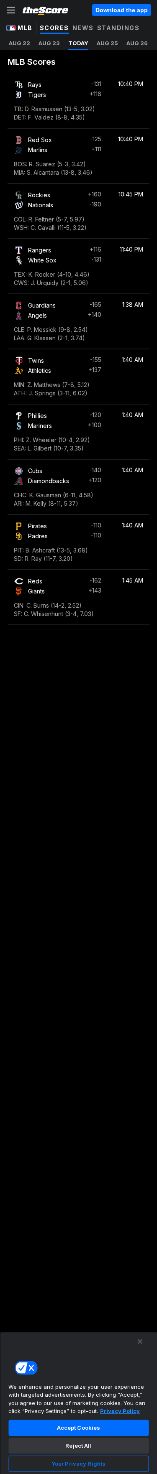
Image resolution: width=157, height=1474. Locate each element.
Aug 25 (107, 43)
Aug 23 (49, 43)
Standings (118, 27)
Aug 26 (137, 43)
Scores (54, 27)
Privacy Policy (120, 1411)
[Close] (140, 1341)
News (83, 27)
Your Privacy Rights (78, 1463)
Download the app (121, 10)
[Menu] (11, 10)
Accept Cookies (78, 1427)
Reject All (78, 1445)
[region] (78, 1403)
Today (78, 43)
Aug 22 (19, 43)
